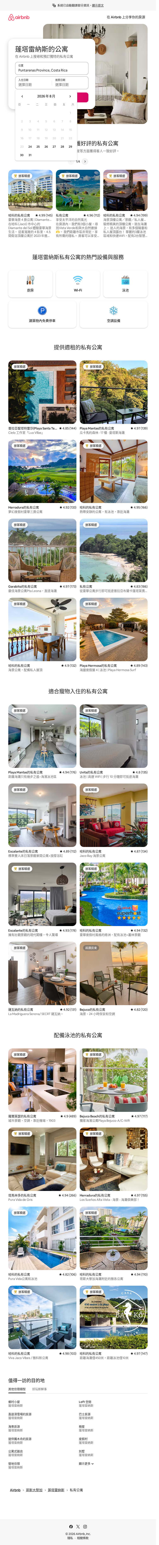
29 (70, 147)
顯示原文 (98, 5)
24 (30, 147)
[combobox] (51, 70)
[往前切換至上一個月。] (22, 96)
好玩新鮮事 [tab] (39, 1389)
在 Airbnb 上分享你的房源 (126, 17)
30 (22, 155)
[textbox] (33, 84)
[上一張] (71, 161)
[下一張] (85, 161)
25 (38, 147)
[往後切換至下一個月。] (70, 96)
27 (54, 147)
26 (46, 147)
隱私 (70, 1538)
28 (62, 147)
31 (30, 155)
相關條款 (83, 1538)
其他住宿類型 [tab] (17, 1389)
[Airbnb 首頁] (18, 17)
